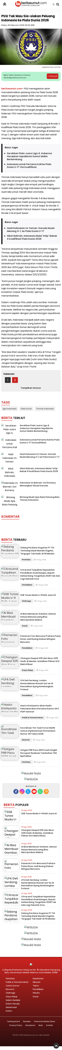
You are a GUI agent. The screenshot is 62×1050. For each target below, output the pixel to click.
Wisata (36, 992)
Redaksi (27, 1021)
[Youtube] (34, 791)
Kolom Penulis (13, 1003)
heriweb (46, 1035)
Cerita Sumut (12, 985)
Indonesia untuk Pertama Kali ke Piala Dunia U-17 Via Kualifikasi (29, 166)
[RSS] (46, 791)
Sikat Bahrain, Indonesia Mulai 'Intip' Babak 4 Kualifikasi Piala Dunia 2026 (32, 237)
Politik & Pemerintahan (33, 717)
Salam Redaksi (13, 1000)
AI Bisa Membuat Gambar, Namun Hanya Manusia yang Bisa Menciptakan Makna (38, 616)
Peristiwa (26, 559)
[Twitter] (28, 791)
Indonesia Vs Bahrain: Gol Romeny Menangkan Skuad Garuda (38, 484)
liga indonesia (9, 408)
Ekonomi (26, 740)
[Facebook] (15, 791)
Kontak (49, 1025)
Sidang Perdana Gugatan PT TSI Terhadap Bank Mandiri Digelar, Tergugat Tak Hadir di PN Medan (37, 550)
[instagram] (22, 791)
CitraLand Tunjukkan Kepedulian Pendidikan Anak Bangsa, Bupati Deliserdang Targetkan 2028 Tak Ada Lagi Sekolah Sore (40, 574)
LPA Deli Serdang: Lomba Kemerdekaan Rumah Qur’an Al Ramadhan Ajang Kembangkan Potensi (36, 685)
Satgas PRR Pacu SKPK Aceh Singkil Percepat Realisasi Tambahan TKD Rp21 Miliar (38, 753)
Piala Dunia (26, 408)
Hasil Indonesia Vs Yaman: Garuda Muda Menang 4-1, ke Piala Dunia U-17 (31, 230)
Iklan (41, 1025)
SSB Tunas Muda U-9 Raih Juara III (38, 595)
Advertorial (11, 1007)
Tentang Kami (13, 1021)
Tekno (36, 985)
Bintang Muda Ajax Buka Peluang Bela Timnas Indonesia (39, 498)
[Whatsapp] (40, 791)
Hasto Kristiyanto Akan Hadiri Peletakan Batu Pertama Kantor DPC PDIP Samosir (39, 708)
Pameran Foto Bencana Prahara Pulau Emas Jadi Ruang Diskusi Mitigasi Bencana (40, 639)
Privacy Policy (15, 1025)
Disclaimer (30, 1025)
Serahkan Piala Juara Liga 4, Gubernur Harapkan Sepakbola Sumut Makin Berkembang (29, 156)
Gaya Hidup (27, 670)
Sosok (25, 626)
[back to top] (56, 1046)
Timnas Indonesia (45, 408)
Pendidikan (27, 585)
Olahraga (26, 601)
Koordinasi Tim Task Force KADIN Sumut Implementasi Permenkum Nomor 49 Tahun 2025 (37, 730)
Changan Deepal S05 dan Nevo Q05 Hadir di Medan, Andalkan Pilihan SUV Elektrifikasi (40, 661)
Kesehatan (38, 978)
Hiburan (36, 982)
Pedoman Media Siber (44, 1021)
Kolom (9, 1010)
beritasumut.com (11, 88)
